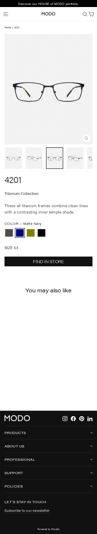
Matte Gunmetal (9, 233)
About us (14, 446)
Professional (20, 459)
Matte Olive (30, 233)
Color (23, 223)
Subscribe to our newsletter (27, 510)
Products (15, 432)
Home (8, 27)
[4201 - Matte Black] (21, 388)
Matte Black (41, 233)
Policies (14, 486)
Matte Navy (19, 233)
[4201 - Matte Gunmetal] (7, 388)
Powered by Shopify (48, 529)
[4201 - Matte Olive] (16, 388)
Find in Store (48, 261)
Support (14, 472)
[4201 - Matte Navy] (12, 388)
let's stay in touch (25, 501)
